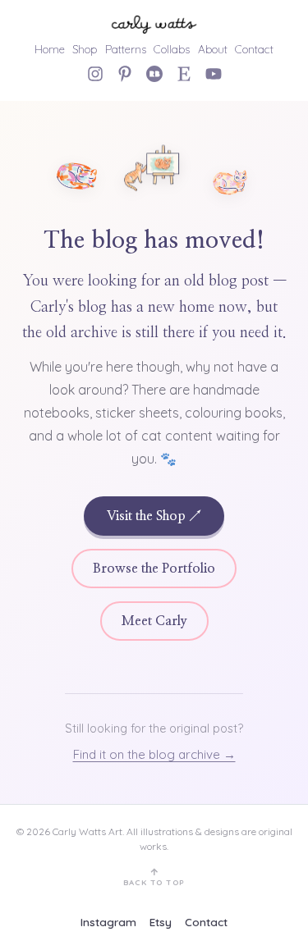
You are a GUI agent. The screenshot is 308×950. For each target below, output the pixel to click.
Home (49, 49)
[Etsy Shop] (184, 74)
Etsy (160, 922)
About (213, 49)
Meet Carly (154, 621)
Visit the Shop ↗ (154, 516)
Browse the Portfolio (154, 568)
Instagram (108, 922)
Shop (84, 49)
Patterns (125, 49)
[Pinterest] (125, 74)
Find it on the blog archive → (154, 754)
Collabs (172, 49)
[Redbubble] (154, 74)
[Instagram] (95, 74)
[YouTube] (213, 74)
